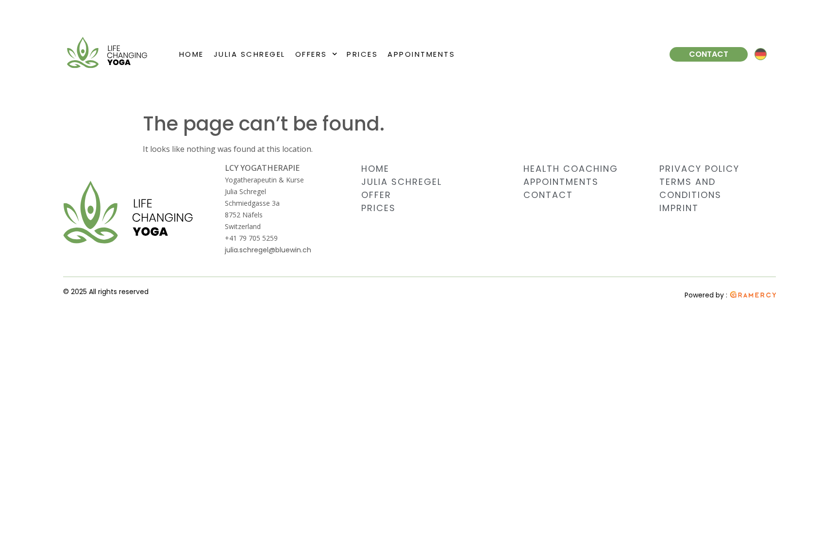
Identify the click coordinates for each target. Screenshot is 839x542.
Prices (362, 54)
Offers (311, 54)
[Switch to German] (761, 54)
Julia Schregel (249, 54)
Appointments (421, 54)
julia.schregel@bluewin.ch (268, 250)
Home (191, 54)
